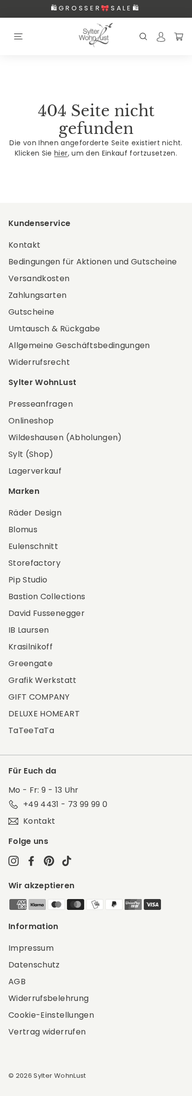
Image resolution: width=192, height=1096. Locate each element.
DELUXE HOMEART (44, 713)
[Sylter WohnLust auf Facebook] (31, 861)
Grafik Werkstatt (42, 680)
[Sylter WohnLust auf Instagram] (13, 861)
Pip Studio (28, 579)
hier (60, 153)
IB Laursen (28, 630)
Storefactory (34, 563)
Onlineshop (31, 420)
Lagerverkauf (35, 471)
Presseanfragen (40, 404)
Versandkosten (39, 278)
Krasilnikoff (30, 646)
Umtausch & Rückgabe (54, 328)
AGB (17, 981)
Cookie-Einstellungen (51, 1015)
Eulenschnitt (33, 546)
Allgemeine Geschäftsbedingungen (79, 345)
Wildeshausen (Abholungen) (65, 437)
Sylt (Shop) (31, 454)
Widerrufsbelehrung (48, 998)
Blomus (22, 529)
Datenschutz (34, 964)
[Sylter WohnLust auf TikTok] (67, 861)
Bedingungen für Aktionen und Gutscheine (92, 261)
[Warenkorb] (179, 36)
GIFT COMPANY (38, 697)
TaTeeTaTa (31, 730)
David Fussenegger (46, 613)
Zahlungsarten (37, 295)
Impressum (31, 948)
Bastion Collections (47, 596)
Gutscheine (31, 312)
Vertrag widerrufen (47, 1031)
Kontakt (24, 245)
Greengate (30, 663)
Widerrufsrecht (39, 362)
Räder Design (35, 512)
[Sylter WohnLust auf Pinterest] (49, 861)
